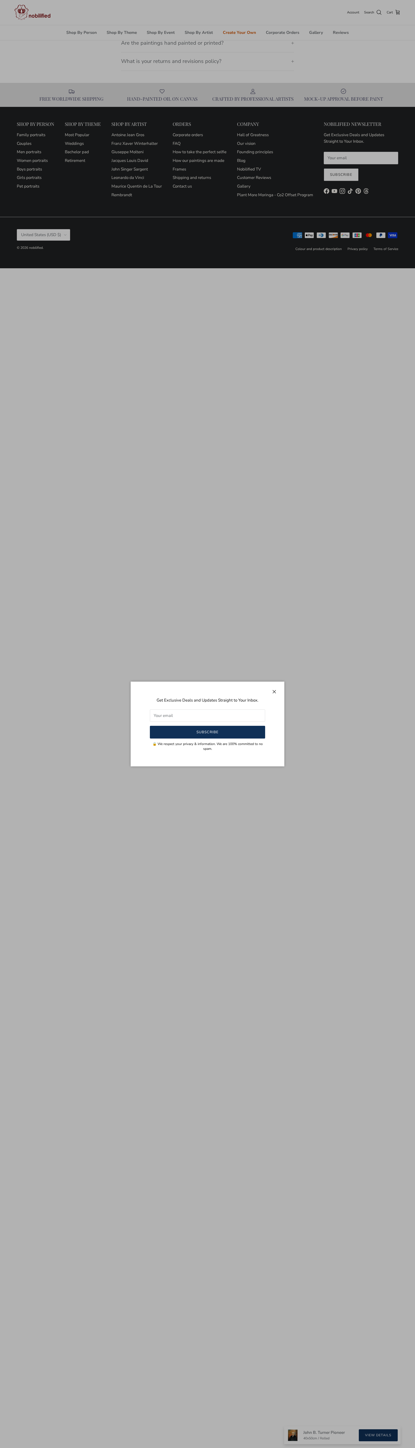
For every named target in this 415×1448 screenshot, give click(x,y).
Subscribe (207, 732)
